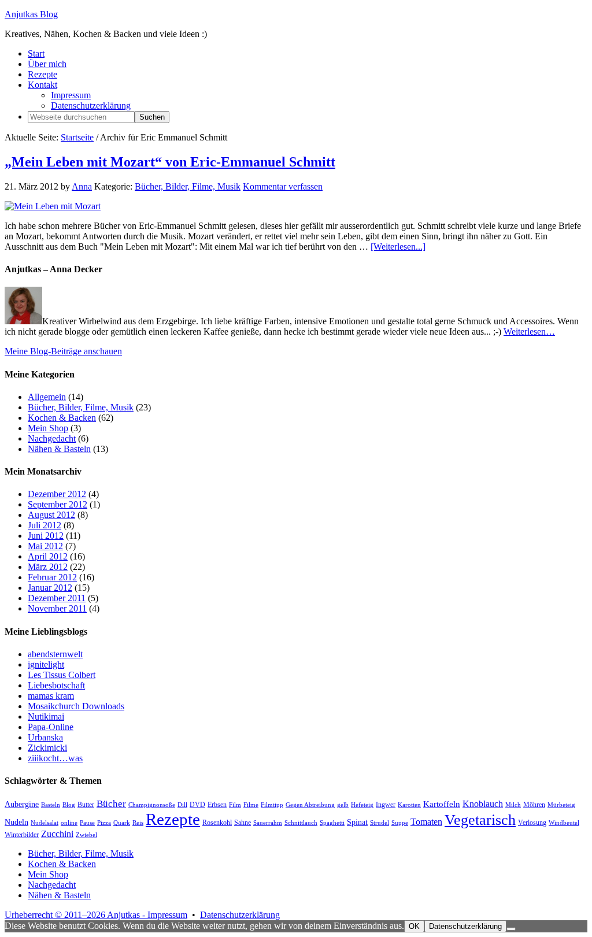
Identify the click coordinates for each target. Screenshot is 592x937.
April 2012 (48, 556)
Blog (68, 805)
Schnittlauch (300, 823)
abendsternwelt (55, 654)
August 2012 (51, 515)
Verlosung (532, 823)
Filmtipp (272, 805)
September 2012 (57, 504)
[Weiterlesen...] (398, 246)
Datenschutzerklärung (240, 915)
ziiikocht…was (55, 758)
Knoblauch (482, 804)
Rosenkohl (217, 823)
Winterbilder (22, 835)
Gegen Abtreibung (310, 805)
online (69, 823)
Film (235, 805)
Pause (87, 823)
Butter (85, 805)
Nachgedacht (52, 438)
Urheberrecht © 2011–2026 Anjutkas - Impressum (96, 915)
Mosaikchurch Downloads (76, 706)
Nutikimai (46, 716)
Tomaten (426, 822)
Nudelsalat (44, 823)
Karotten (409, 805)
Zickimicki (47, 748)
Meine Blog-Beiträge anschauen (63, 351)
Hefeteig (362, 805)
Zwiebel (86, 835)
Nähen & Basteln (59, 449)
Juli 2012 (44, 525)
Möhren (534, 805)
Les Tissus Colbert (61, 675)
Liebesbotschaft (56, 685)
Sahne (242, 823)
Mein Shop (48, 428)
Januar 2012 (50, 587)
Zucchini (57, 834)
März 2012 (48, 567)
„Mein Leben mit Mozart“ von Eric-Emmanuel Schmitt (170, 161)
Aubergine (22, 804)
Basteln (50, 805)
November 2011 (57, 608)
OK (414, 926)
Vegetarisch (480, 820)
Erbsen (217, 805)
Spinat (357, 822)
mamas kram (51, 696)
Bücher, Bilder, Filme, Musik (187, 186)
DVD (197, 805)
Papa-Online (50, 727)
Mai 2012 (45, 546)
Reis (137, 823)
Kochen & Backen (62, 418)
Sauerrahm (267, 823)
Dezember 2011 (57, 598)
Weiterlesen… (529, 331)
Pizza (104, 823)
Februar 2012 (52, 577)
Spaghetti (332, 823)
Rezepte (173, 819)
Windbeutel (564, 823)
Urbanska (45, 737)
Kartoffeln (441, 804)
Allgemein (47, 397)
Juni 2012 (46, 535)
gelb (343, 805)
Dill (182, 805)
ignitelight (46, 664)
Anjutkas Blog (31, 14)
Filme (250, 805)
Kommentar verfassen (283, 186)
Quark (121, 823)
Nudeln (16, 822)
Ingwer (385, 805)
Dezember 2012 (57, 494)
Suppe (399, 823)
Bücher (111, 803)
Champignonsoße (151, 805)
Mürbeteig (561, 805)
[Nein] (511, 929)
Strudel (379, 823)
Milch (513, 805)
